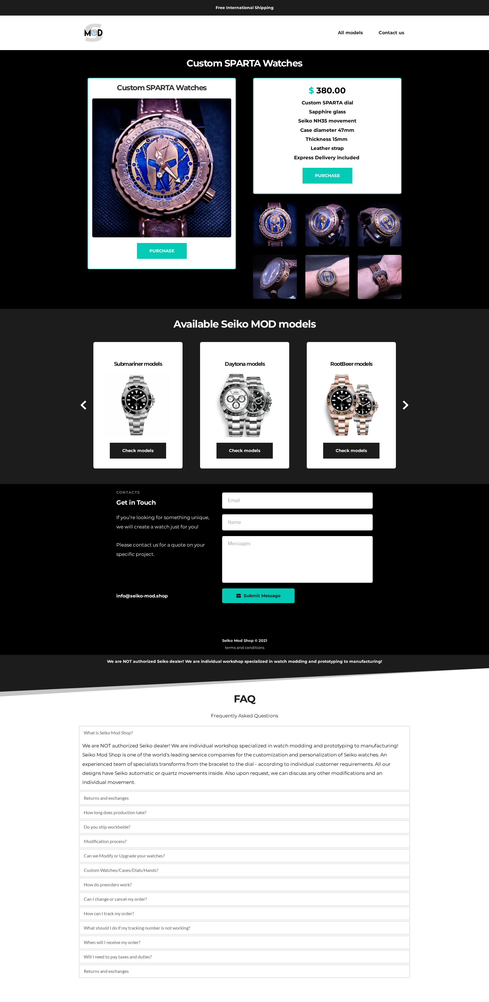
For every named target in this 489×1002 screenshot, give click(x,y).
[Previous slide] (83, 405)
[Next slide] (405, 405)
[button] (244, 732)
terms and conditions (244, 647)
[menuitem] (350, 32)
